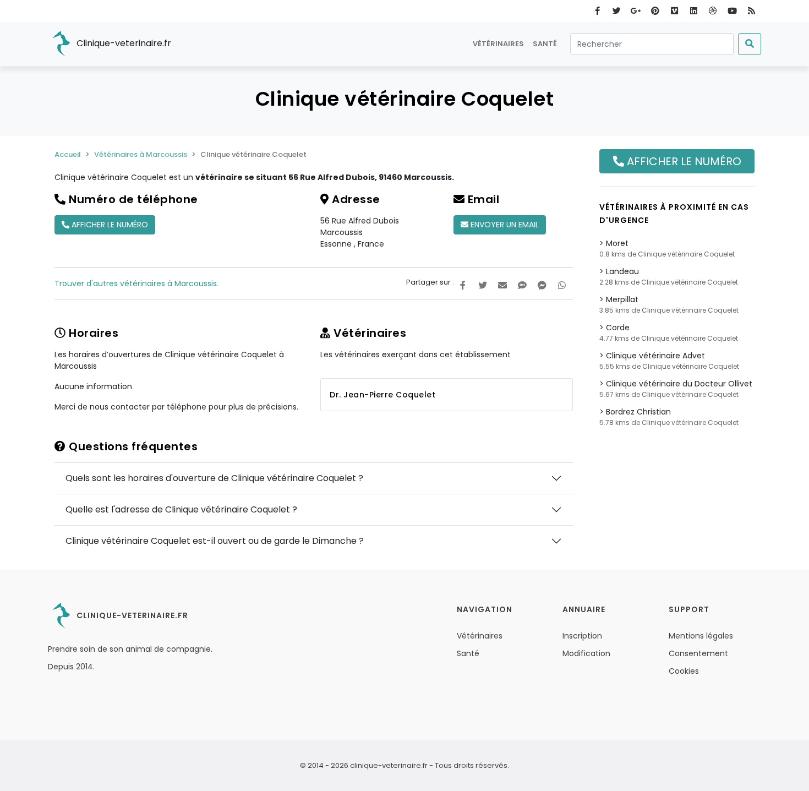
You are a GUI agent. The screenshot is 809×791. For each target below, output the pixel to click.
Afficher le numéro (108, 224)
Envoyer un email (503, 224)
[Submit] (749, 44)
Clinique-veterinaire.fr (122, 43)
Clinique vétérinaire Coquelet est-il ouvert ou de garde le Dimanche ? (214, 540)
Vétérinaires (498, 43)
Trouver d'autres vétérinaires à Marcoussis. (136, 283)
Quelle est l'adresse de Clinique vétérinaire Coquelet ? (181, 509)
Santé (545, 43)
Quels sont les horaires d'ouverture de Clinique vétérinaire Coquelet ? (214, 478)
